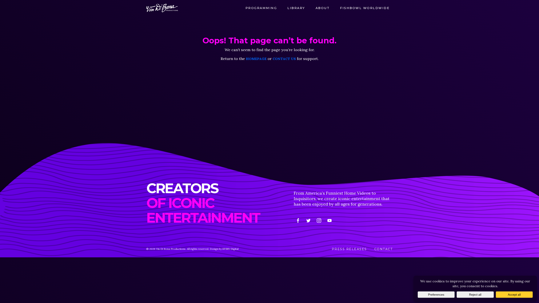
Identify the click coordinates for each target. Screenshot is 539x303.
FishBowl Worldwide (365, 8)
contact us (284, 59)
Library (296, 8)
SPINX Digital (230, 248)
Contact (383, 249)
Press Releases (349, 249)
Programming (261, 8)
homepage (256, 59)
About (323, 8)
